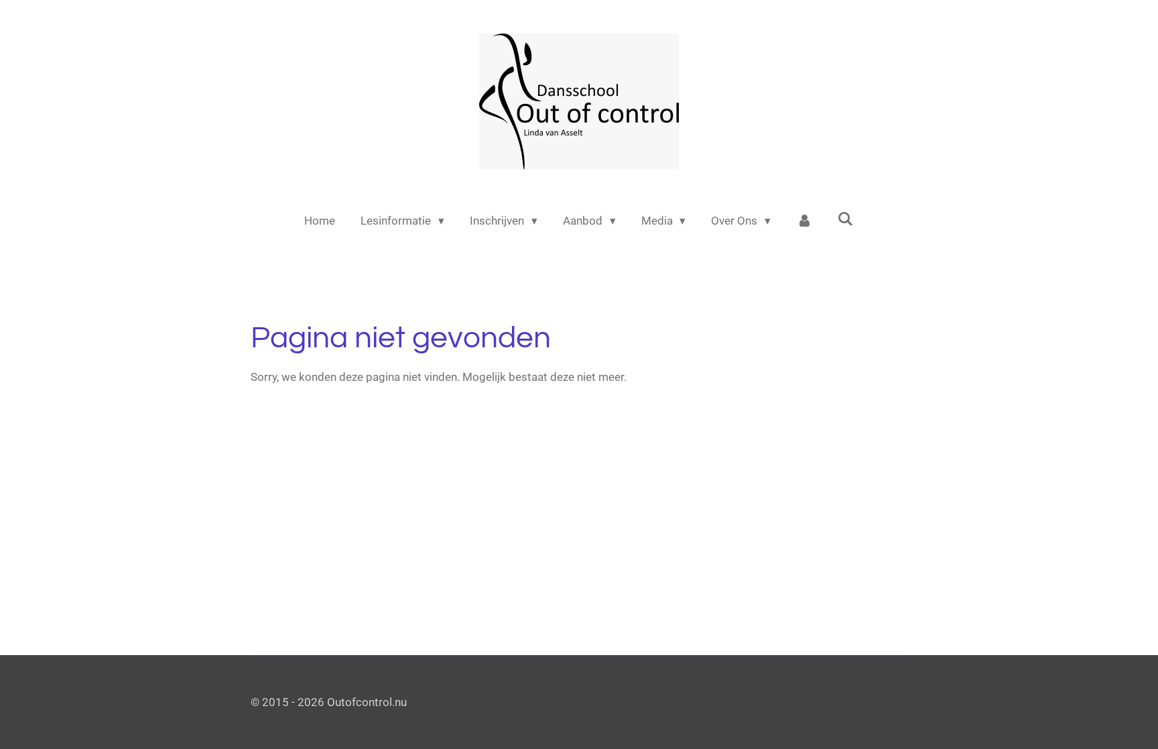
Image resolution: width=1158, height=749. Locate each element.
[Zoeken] (845, 219)
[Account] (804, 221)
